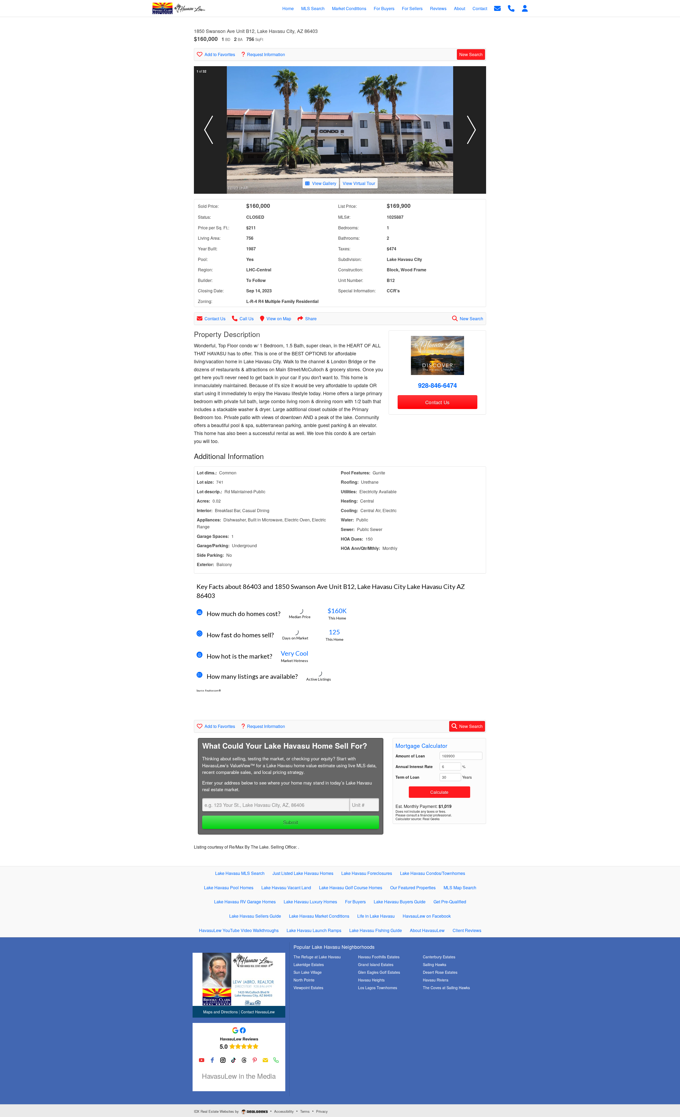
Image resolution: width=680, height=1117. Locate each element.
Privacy (322, 1111)
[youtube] (201, 1060)
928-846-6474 (437, 385)
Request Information (266, 54)
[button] (208, 130)
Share (311, 318)
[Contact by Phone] (511, 8)
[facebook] (212, 1060)
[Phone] (276, 1060)
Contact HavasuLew (258, 1011)
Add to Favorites (220, 54)
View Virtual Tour (359, 183)
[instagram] (223, 1060)
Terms (305, 1111)
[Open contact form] (497, 8)
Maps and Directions (220, 1011)
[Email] (265, 1060)
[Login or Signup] (525, 8)
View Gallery (324, 183)
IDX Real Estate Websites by (217, 1111)
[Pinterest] (254, 1060)
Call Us (247, 318)
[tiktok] (233, 1060)
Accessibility (284, 1111)
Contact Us (215, 318)
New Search (471, 54)
